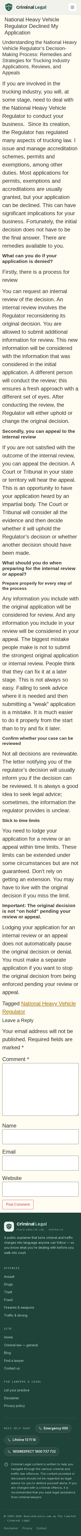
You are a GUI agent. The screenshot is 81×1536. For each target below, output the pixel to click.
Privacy (27, 1528)
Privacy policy (14, 1406)
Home (8, 1337)
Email (9, 1152)
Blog (7, 1353)
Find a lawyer (14, 1361)
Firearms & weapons (19, 1307)
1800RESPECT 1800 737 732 (34, 1451)
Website (12, 1178)
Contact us (12, 1368)
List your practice (16, 1390)
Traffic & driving (15, 1315)
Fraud (8, 1300)
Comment (15, 1059)
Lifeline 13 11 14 (24, 1440)
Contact (41, 1528)
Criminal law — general (21, 1345)
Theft (8, 1292)
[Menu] (72, 7)
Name (9, 1125)
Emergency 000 (56, 1428)
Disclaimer (11, 1398)
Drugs (8, 1284)
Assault (9, 1276)
